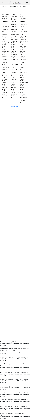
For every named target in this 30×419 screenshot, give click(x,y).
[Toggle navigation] (3, 2)
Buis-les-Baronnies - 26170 (5, 34)
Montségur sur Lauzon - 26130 (14, 61)
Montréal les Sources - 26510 (14, 56)
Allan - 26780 (5, 14)
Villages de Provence (15, 106)
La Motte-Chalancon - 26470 (14, 16)
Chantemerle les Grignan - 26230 (5, 53)
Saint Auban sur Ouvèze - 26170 (23, 48)
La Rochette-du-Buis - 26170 (14, 96)
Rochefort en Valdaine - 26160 (23, 33)
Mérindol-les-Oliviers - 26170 (14, 21)
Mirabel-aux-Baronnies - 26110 (14, 26)
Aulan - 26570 (5, 16)
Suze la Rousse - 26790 (22, 79)
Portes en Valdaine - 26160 (13, 81)
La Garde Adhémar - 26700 (4, 87)
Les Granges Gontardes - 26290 (5, 92)
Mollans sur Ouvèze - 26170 (14, 31)
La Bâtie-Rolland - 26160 (4, 39)
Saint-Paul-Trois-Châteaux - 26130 (24, 61)
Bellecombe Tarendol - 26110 (5, 23)
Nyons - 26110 (14, 64)
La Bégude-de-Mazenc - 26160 (6, 44)
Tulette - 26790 (24, 82)
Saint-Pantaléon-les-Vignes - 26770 (24, 56)
